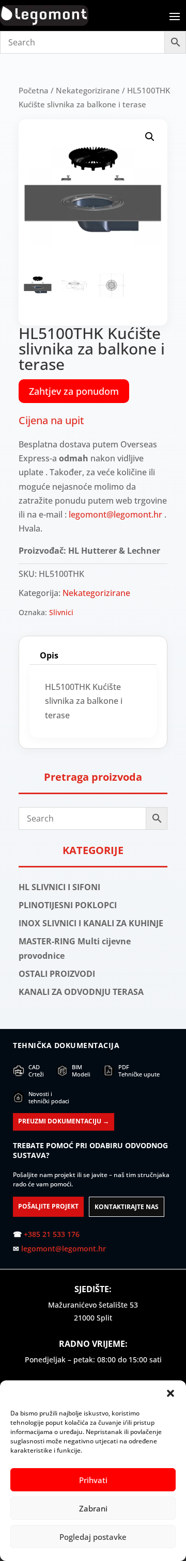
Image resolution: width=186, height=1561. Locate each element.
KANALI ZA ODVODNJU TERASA (81, 991)
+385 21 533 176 (52, 1234)
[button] (170, 1393)
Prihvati (93, 1480)
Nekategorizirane (88, 90)
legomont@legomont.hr (115, 514)
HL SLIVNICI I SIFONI (59, 887)
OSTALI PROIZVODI (57, 973)
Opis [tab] (49, 655)
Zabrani (93, 1508)
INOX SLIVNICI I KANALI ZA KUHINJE (91, 923)
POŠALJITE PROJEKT (48, 1206)
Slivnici (61, 612)
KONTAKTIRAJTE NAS (127, 1206)
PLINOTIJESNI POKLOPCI (68, 905)
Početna (34, 90)
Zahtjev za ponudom (74, 391)
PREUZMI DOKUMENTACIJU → (63, 1121)
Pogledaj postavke (93, 1537)
